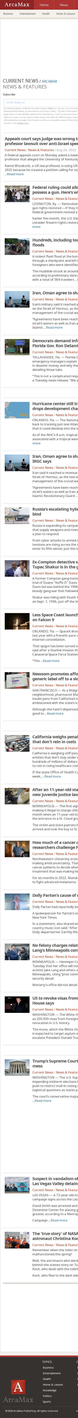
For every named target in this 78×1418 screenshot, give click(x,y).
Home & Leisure (53, 1384)
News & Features (41, 150)
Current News (15, 150)
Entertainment (27, 13)
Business (8, 13)
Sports (47, 1401)
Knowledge (49, 1390)
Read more (15, 174)
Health (46, 13)
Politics (47, 1396)
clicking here (23, 123)
